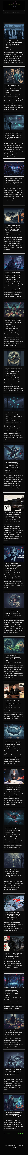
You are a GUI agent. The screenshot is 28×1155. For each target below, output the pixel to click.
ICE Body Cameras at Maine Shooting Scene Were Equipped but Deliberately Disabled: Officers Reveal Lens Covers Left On (13, 44)
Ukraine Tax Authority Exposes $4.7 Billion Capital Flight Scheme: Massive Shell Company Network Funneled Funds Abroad (13, 873)
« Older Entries (6, 1133)
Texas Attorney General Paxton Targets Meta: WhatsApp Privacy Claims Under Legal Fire (13, 1114)
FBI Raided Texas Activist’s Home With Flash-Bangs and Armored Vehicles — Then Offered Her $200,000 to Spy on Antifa (13, 229)
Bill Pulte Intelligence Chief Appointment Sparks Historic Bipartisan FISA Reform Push (13, 787)
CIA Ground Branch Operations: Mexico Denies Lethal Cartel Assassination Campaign (13, 954)
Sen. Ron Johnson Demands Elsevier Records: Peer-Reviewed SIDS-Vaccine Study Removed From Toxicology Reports (13, 89)
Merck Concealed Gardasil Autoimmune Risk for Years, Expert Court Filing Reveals (13, 611)
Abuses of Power (17, 49)
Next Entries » (21, 1133)
